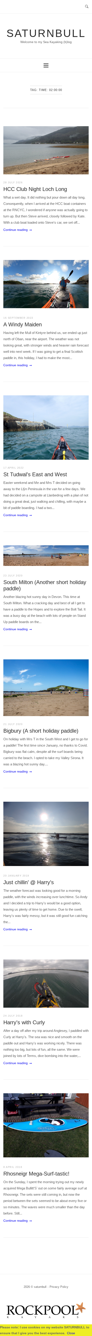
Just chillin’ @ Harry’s (28, 882)
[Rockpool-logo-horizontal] (46, 1320)
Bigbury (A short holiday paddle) (40, 731)
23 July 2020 (13, 575)
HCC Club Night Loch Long (35, 189)
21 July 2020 (13, 724)
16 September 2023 (18, 317)
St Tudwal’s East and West (35, 474)
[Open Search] (87, 7)
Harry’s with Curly (24, 1022)
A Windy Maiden (22, 324)
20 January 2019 (16, 875)
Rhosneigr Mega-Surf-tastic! (36, 1174)
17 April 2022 (13, 467)
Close (71, 1333)
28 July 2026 (13, 182)
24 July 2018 (13, 1015)
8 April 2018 (12, 1167)
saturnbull (46, 33)
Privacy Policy (59, 1286)
